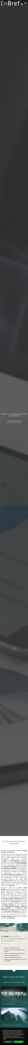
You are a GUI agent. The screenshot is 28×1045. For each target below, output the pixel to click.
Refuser (9, 1042)
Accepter (19, 1042)
